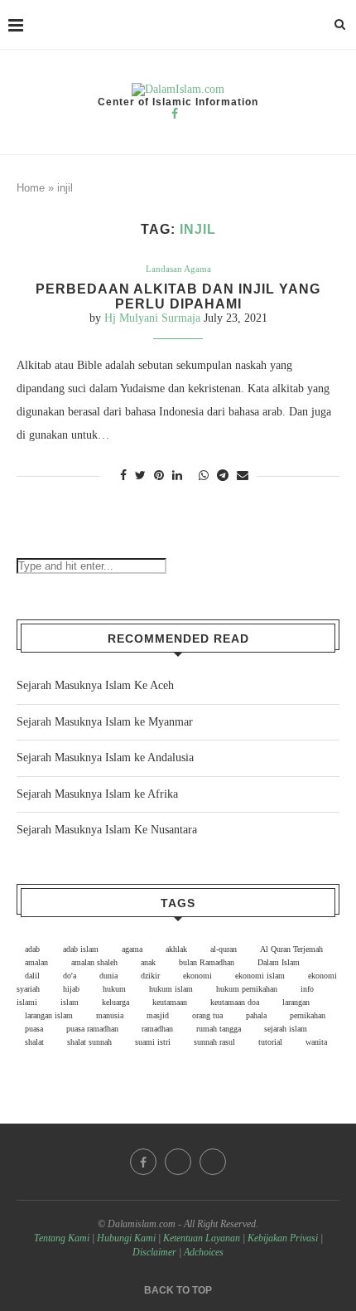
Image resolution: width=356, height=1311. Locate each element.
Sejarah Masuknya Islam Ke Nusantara (107, 829)
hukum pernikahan (246, 988)
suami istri (153, 1041)
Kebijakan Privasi (283, 1238)
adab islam (81, 949)
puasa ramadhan (92, 1028)
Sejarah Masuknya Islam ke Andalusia (105, 757)
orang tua (207, 1015)
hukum (114, 988)
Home (31, 188)
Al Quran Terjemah (291, 949)
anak (148, 962)
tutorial (270, 1041)
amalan (36, 962)
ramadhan (157, 1028)
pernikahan (307, 1015)
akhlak (176, 949)
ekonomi (197, 975)
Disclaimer (154, 1252)
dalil (32, 975)
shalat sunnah (89, 1041)
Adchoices (204, 1252)
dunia (108, 975)
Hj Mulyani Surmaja (152, 318)
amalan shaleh (94, 962)
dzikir (150, 975)
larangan (296, 1002)
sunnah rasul (214, 1041)
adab (32, 949)
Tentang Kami (63, 1238)
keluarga (115, 1002)
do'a (69, 975)
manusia (109, 1015)
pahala (256, 1015)
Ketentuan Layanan (201, 1238)
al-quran (223, 949)
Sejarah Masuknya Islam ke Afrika (97, 794)
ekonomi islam (260, 975)
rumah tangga (218, 1028)
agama (132, 949)
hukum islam (171, 988)
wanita (316, 1041)
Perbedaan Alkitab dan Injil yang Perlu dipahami (178, 296)
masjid (158, 1015)
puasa (34, 1028)
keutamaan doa (234, 1002)
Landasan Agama (178, 269)
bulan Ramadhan (206, 962)
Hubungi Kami (126, 1238)
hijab (71, 988)
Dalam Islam (278, 962)
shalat (34, 1041)
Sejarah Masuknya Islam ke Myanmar (105, 722)
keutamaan (169, 1002)
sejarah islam (285, 1028)
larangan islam (49, 1015)
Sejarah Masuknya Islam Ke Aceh (95, 685)
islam (69, 1002)
